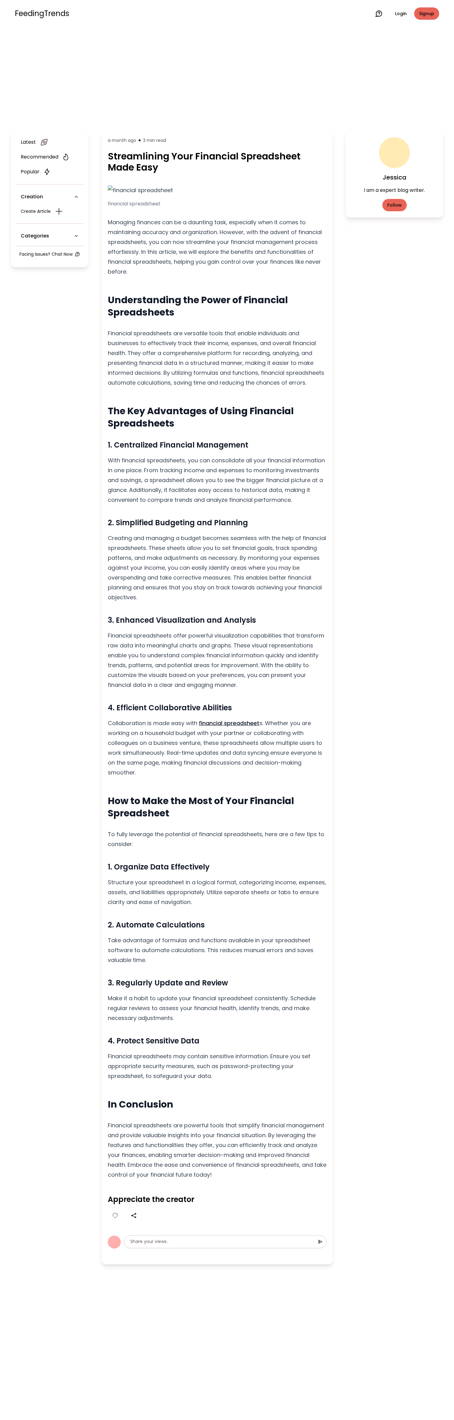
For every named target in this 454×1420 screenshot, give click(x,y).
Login (401, 13)
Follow (394, 205)
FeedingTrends (42, 14)
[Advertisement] (227, 78)
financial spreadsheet (229, 723)
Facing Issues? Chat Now (46, 254)
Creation (32, 196)
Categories (35, 235)
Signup (426, 13)
